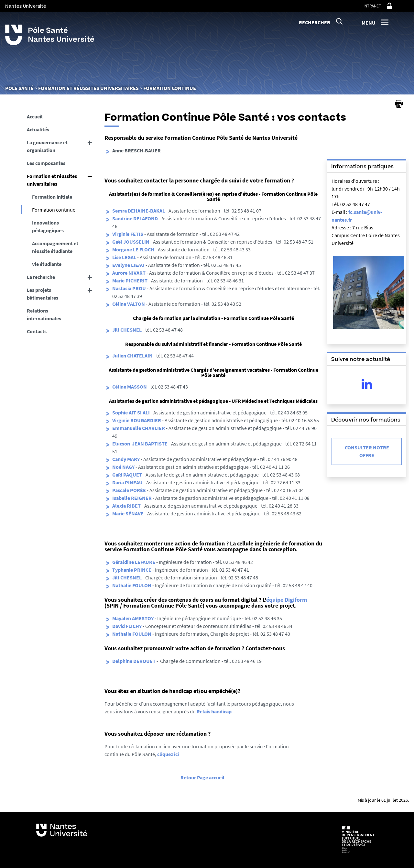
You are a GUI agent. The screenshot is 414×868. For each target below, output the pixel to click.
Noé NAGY (123, 467)
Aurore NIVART (129, 272)
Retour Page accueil (202, 777)
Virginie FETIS (128, 234)
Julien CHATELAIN (132, 355)
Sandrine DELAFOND (135, 218)
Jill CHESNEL (127, 329)
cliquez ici (168, 754)
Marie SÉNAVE (128, 513)
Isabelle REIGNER (132, 498)
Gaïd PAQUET (127, 474)
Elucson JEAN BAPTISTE (140, 443)
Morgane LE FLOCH (133, 249)
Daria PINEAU (127, 482)
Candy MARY (126, 459)
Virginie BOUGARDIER (136, 420)
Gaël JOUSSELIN (130, 241)
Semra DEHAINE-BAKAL (138, 210)
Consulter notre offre (367, 451)
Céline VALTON (128, 304)
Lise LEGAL (124, 257)
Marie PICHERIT (129, 280)
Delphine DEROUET (134, 661)
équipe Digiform (286, 599)
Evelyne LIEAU (128, 265)
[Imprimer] (399, 104)
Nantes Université (25, 6)
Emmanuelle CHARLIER (138, 428)
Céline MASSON (129, 386)
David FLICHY (127, 626)
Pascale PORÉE (129, 490)
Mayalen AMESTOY (133, 618)
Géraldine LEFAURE (133, 562)
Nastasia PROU (129, 288)
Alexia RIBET (126, 505)
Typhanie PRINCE (131, 569)
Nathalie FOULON (131, 585)
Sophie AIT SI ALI (131, 412)
